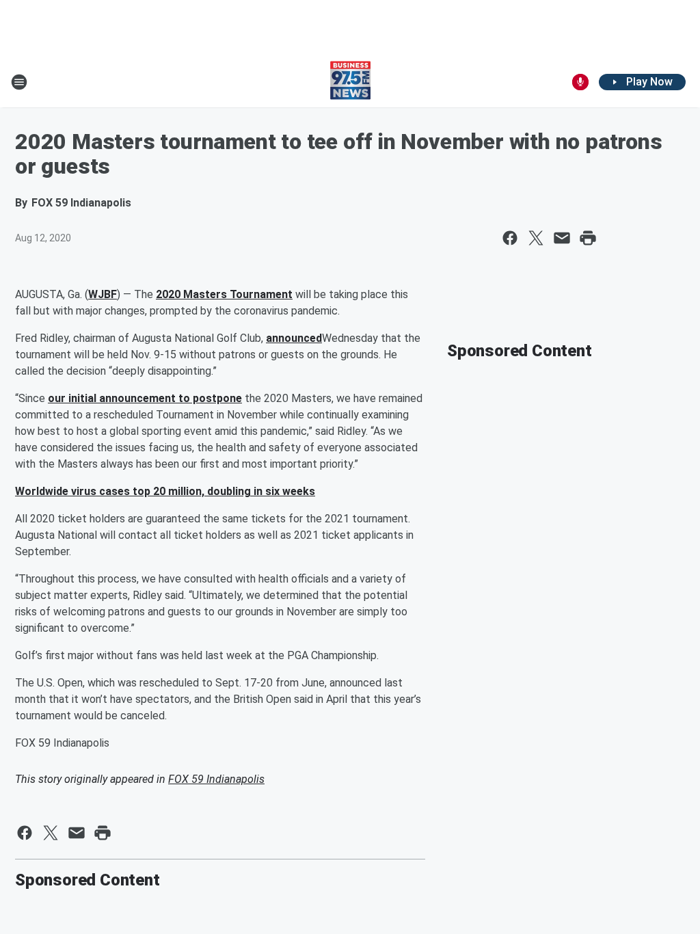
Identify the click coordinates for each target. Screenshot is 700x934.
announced (294, 338)
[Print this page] (587, 238)
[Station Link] (350, 82)
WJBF (102, 294)
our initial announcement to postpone (145, 398)
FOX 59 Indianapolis (216, 779)
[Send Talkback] (580, 82)
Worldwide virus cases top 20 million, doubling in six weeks (165, 491)
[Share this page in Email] (561, 238)
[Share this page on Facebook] (510, 238)
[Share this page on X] (536, 238)
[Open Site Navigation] (19, 82)
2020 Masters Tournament (224, 294)
